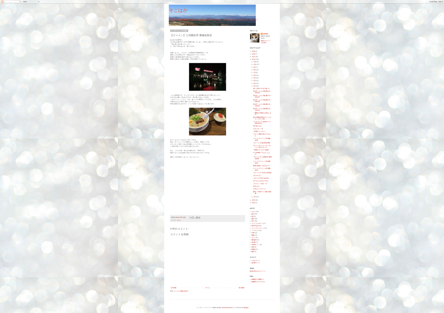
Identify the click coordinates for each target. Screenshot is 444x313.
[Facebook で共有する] (197, 217)
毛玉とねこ (256, 186)
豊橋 (252, 235)
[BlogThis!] (193, 217)
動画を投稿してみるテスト (261, 165)
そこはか (178, 10)
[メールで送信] (190, 217)
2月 (254, 86)
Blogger (246, 307)
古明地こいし (255, 244)
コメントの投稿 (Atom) (181, 291)
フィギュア (254, 230)
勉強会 (253, 249)
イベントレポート (257, 223)
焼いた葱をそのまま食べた (261, 88)
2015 (253, 200)
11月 (255, 64)
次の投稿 (173, 288)
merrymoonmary (227, 307)
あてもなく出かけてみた (260, 181)
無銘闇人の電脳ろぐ (257, 279)
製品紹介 (254, 240)
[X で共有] (195, 217)
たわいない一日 (258, 129)
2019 (253, 51)
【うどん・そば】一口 (260, 183)
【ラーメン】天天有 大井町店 (262, 173)
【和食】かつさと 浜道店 (261, 150)
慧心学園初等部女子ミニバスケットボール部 (262, 118)
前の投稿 (241, 288)
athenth (265, 34)
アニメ (253, 237)
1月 (254, 197)
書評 (252, 251)
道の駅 (253, 242)
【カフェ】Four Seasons (261, 178)
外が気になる (257, 126)
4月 (254, 80)
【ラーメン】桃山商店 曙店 (261, 143)
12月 (255, 62)
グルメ (179, 220)
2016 (253, 59)
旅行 (252, 214)
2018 (253, 54)
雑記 (252, 218)
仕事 (252, 233)
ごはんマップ (255, 260)
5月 (254, 78)
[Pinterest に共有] (199, 217)
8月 (254, 70)
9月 (254, 67)
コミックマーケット (257, 228)
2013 (253, 203)
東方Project (255, 226)
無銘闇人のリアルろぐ (258, 282)
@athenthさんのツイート (258, 271)
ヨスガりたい (257, 175)
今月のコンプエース (259, 189)
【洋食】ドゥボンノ (259, 131)
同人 (252, 221)
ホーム (207, 288)
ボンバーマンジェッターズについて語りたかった (262, 146)
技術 (252, 247)
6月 (254, 75)
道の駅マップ (255, 263)
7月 (254, 72)
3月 (254, 83)
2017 (253, 56)
